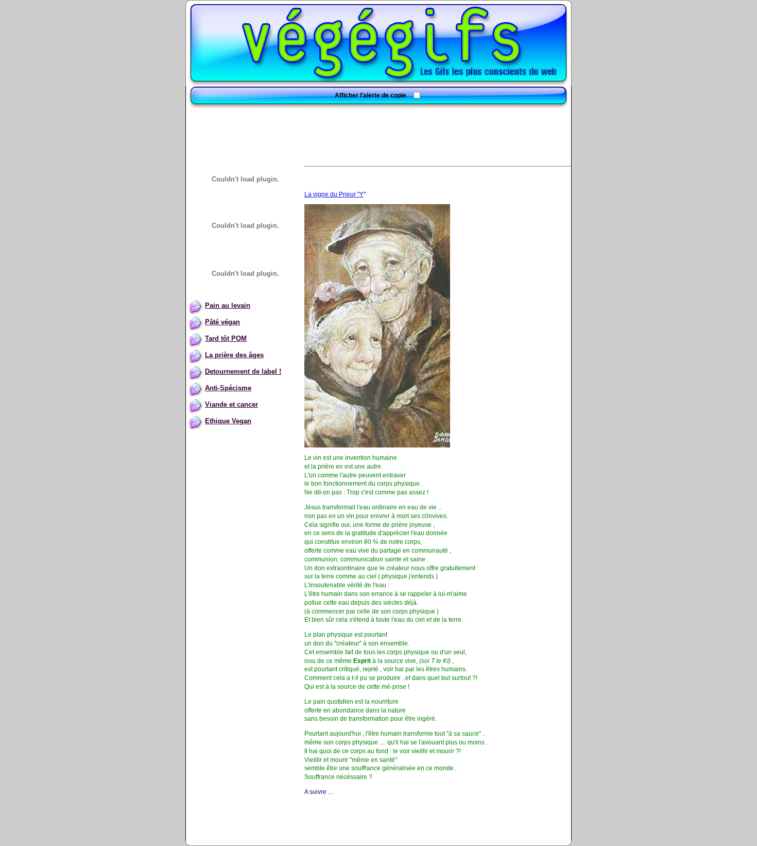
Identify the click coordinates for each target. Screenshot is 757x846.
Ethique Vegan (228, 421)
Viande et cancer (231, 404)
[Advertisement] (378, 132)
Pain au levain (227, 305)
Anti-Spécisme (228, 388)
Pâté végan (222, 322)
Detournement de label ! (243, 371)
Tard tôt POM (226, 338)
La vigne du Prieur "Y (334, 194)
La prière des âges (234, 355)
